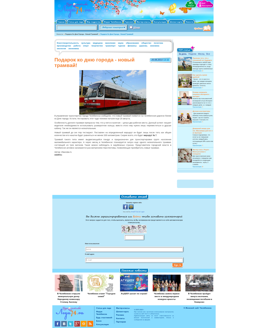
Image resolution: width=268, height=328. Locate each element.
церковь (143, 45)
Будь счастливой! (104, 317)
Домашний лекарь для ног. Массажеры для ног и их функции (203, 130)
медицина (98, 42)
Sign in (177, 265)
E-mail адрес (89, 254)
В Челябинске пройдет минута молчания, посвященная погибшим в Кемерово (199, 297)
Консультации (160, 22)
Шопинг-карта (176, 22)
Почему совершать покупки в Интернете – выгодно (201, 94)
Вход (203, 3)
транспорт (110, 45)
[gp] (77, 322)
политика (158, 42)
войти (137, 216)
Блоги (98, 321)
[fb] (57, 322)
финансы (132, 45)
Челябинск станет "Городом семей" (101, 295)
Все (208, 53)
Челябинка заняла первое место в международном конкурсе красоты (167, 296)
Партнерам (121, 321)
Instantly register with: (134, 202)
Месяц (201, 53)
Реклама (120, 315)
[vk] (64, 322)
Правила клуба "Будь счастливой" (203, 28)
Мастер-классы (143, 22)
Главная (61, 22)
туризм (121, 45)
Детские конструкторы (201, 111)
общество (146, 42)
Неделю (192, 53)
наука (120, 42)
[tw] (71, 322)
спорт (86, 45)
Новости (189, 22)
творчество (97, 45)
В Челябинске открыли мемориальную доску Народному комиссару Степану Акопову (68, 297)
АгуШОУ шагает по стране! (134, 293)
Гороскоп (129, 22)
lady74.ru (147, 314)
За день (183, 53)
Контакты (120, 318)
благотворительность (68, 42)
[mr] (84, 322)
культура (85, 42)
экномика (154, 45)
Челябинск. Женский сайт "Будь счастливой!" (74, 11)
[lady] (74, 313)
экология (61, 48)
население (110, 42)
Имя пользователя (92, 243)
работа (77, 45)
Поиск (134, 27)
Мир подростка (93, 22)
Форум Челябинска (112, 22)
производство (64, 45)
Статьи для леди (75, 22)
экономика (73, 48)
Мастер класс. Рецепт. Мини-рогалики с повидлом (201, 152)
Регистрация (207, 5)
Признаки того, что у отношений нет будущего (202, 59)
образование (132, 42)
